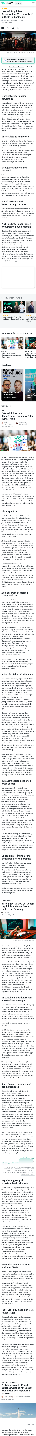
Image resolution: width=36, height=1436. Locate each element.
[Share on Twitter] (8, 28)
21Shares (6, 912)
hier (16, 261)
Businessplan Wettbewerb (10, 76)
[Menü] (33, 3)
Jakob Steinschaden (8, 423)
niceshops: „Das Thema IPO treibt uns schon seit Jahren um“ (13, 318)
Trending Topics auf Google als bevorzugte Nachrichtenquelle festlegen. (20, 60)
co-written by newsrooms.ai (22, 423)
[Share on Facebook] (2, 28)
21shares (19, 957)
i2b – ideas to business (10, 20)
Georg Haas (7, 1397)
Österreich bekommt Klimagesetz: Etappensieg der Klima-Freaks (11, 355)
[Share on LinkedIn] (13, 28)
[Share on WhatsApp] (18, 28)
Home (17, 3)
